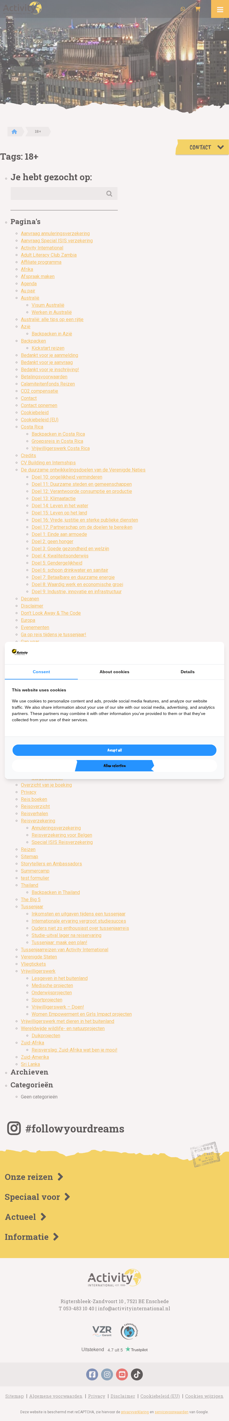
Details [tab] (188, 671)
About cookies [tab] (114, 671)
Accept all (114, 750)
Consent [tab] (41, 671)
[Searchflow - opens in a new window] (209, 652)
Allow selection (114, 765)
